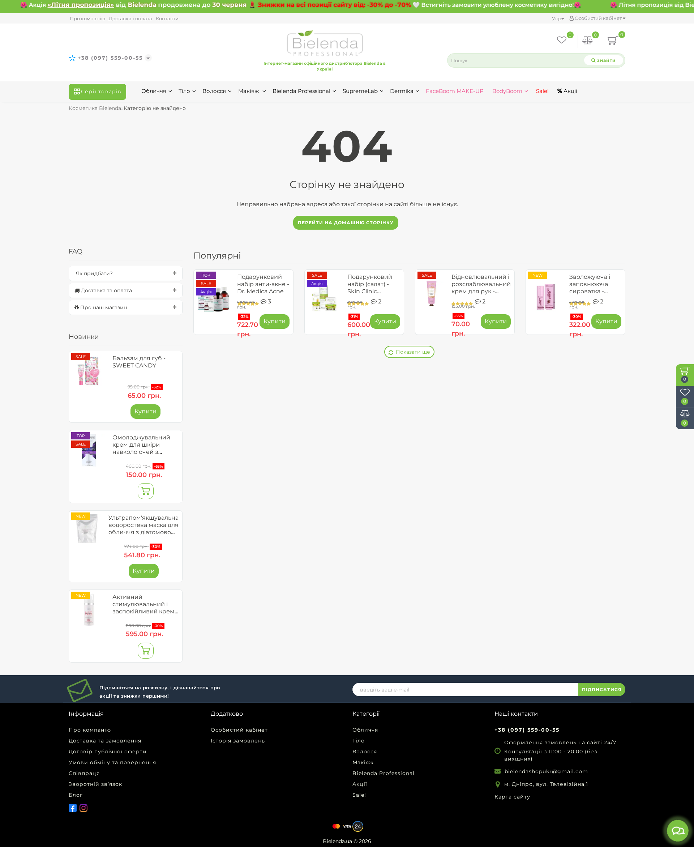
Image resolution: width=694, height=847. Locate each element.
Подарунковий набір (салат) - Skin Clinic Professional (369, 287)
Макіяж (249, 91)
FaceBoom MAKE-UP (455, 91)
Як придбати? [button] (93, 273)
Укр (556, 18)
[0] (587, 41)
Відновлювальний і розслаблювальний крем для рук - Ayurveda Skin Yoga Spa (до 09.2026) (481, 291)
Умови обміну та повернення (112, 762)
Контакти (167, 18)
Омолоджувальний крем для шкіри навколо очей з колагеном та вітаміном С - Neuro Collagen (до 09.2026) (143, 455)
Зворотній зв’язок (95, 784)
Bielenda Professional (301, 91)
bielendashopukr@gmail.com (546, 771)
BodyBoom (507, 91)
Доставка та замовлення (105, 740)
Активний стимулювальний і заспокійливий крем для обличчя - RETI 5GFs (143, 611)
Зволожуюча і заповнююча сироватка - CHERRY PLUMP (593, 287)
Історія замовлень (238, 740)
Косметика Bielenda (95, 108)
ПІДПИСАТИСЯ (602, 689)
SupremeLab (360, 91)
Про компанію (87, 18)
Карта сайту (512, 796)
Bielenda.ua (337, 841)
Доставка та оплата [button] (106, 290)
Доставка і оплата (130, 18)
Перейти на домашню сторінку (346, 222)
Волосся (214, 91)
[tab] (126, 273)
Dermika (402, 91)
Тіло (184, 91)
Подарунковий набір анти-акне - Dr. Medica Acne (263, 284)
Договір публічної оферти (108, 751)
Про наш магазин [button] (103, 307)
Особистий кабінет (598, 18)
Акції (569, 91)
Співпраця (84, 773)
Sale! (542, 91)
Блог (76, 795)
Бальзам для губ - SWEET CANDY (139, 362)
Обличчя (153, 91)
